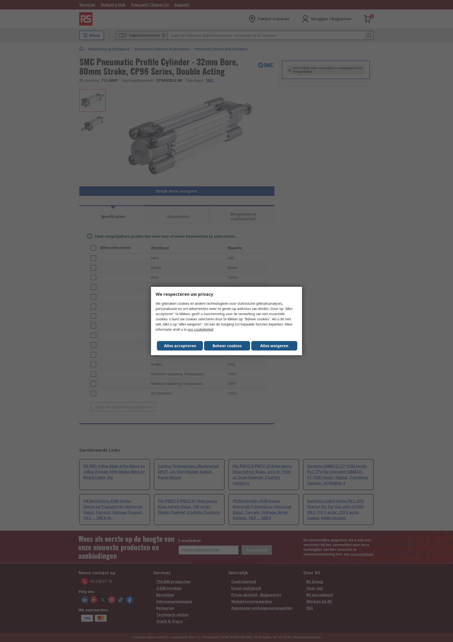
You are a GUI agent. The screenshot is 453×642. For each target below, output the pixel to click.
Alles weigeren (274, 345)
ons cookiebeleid (200, 329)
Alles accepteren (180, 345)
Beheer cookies (227, 345)
